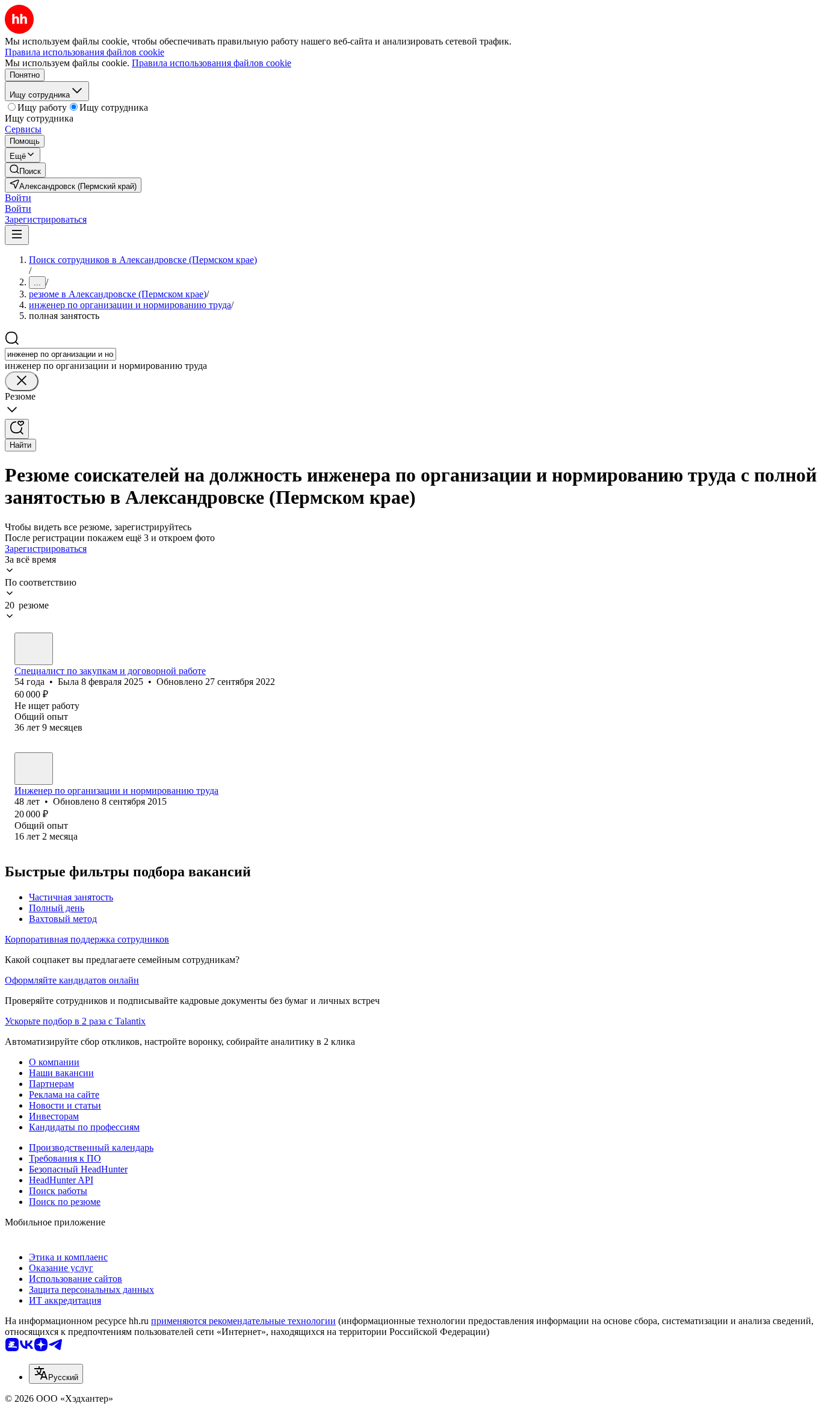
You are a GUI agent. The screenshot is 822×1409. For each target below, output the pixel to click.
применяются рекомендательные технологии (243, 1321)
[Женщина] (33, 649)
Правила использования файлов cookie (211, 63)
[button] (18, 198)
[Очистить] (22, 381)
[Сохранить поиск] (17, 429)
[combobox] (60, 354)
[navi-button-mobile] (17, 235)
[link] (25, 170)
